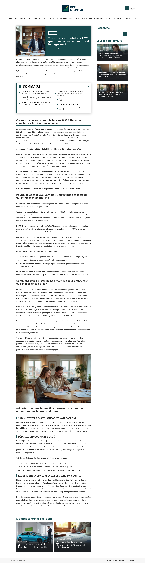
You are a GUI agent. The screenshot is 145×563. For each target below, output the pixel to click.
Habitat (52, 33)
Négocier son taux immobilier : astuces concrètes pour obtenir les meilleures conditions (70, 93)
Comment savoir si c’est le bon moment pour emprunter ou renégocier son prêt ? (35, 103)
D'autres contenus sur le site (34, 518)
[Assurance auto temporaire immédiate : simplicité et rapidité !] (34, 536)
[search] (127, 8)
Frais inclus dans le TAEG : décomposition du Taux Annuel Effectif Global (70, 544)
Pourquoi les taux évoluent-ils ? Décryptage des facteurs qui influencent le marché (36, 98)
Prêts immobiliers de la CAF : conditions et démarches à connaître (54, 149)
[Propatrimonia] (72, 8)
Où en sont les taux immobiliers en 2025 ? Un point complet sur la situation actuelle (36, 92)
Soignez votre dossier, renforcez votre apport (71, 99)
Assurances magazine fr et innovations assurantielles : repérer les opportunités (111, 55)
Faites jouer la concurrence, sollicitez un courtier (72, 109)
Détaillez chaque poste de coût (69, 104)
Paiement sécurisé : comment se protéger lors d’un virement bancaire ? (112, 74)
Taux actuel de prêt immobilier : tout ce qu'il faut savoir (57, 188)
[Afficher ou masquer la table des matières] (64, 87)
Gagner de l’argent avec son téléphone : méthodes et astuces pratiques (111, 94)
